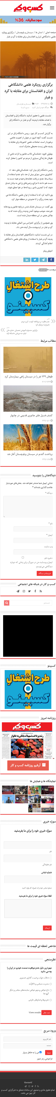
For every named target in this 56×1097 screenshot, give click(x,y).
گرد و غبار (43, 270)
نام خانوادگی (47, 864)
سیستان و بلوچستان (24, 32)
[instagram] (23, 591)
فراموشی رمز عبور (44, 1059)
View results (35, 1013)
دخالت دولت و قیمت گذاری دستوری (34, 978)
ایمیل (49, 535)
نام (51, 524)
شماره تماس (46, 872)
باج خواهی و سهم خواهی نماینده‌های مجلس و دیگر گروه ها (29, 992)
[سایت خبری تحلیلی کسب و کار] (28, 7)
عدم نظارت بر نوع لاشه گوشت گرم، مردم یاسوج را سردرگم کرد (35, 322)
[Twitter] (29, 591)
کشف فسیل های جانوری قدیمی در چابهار (31, 415)
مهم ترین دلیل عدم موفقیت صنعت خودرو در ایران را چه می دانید (29, 970)
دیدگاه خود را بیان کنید (40, 107)
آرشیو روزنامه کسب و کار (25, 765)
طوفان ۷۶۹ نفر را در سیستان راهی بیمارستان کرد (29, 376)
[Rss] (40, 591)
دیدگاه (49, 493)
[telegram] (17, 591)
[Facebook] (35, 591)
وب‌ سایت (48, 547)
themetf (28, 1083)
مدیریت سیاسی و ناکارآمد (39, 984)
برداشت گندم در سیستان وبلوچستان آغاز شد (30, 454)
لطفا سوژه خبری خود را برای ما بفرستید (35, 896)
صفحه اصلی (50, 32)
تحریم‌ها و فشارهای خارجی (38, 1000)
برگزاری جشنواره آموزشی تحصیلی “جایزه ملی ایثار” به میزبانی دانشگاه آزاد (22, 330)
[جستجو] (6, 603)
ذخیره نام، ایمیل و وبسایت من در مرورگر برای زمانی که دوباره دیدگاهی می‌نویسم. (31, 562)
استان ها (39, 32)
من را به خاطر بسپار (31, 1053)
